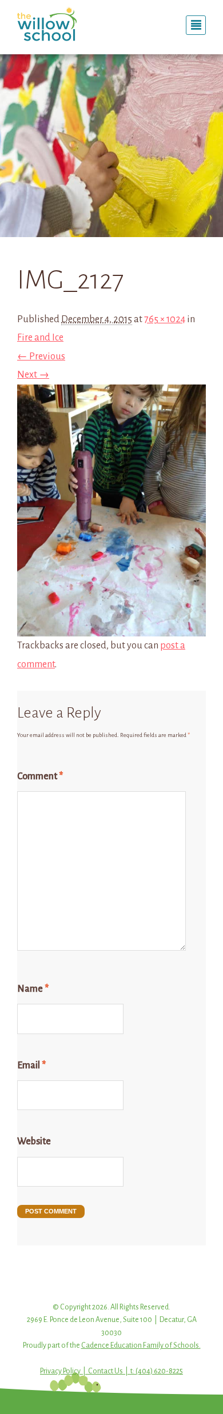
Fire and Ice (40, 338)
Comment (40, 776)
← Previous (41, 356)
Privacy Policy (60, 1371)
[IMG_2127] (111, 627)
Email (31, 1065)
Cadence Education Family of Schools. (141, 1345)
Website (34, 1141)
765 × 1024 (164, 319)
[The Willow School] (60, 24)
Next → (33, 375)
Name (33, 989)
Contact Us (105, 1371)
